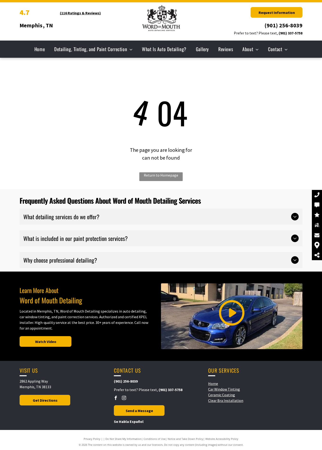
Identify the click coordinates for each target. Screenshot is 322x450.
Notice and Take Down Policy (185, 439)
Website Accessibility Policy (221, 439)
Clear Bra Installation (225, 400)
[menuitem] (40, 49)
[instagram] (124, 398)
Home (213, 383)
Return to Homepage (161, 175)
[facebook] (116, 398)
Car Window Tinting (224, 389)
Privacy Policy (92, 439)
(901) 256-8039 (283, 25)
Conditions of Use (154, 439)
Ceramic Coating (221, 394)
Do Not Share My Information (123, 439)
